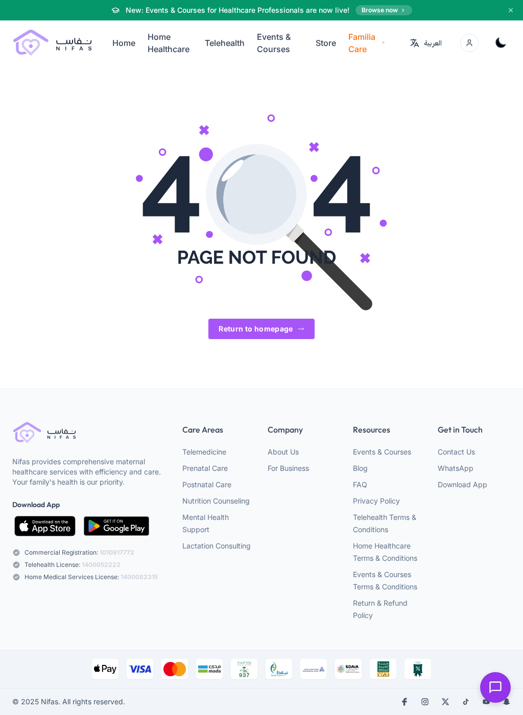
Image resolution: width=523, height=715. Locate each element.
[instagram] (425, 702)
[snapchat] (507, 702)
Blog (360, 468)
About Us (283, 451)
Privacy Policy (376, 500)
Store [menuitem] (326, 43)
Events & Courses (382, 451)
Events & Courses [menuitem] (274, 43)
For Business (288, 468)
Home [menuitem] (123, 43)
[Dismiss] (511, 10)
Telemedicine (204, 451)
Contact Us (456, 451)
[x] (445, 702)
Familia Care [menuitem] (361, 43)
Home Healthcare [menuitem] (168, 43)
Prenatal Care (205, 468)
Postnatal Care (206, 484)
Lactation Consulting (216, 545)
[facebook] (404, 702)
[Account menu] (469, 43)
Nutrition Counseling (216, 500)
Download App (462, 484)
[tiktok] (466, 702)
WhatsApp (455, 468)
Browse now (380, 10)
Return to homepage (256, 328)
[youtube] (486, 702)
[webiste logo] (91, 432)
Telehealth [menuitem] (225, 43)
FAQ (360, 484)
